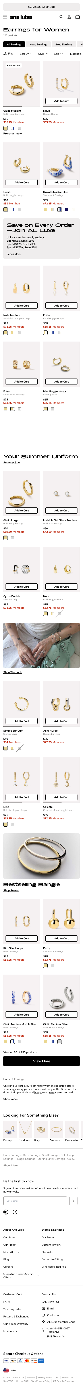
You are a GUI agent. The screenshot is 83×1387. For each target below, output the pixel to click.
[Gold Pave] (12, 408)
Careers (8, 1266)
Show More (10, 1165)
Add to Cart (61, 101)
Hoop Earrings (38, 44)
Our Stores (48, 1237)
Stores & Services (53, 1229)
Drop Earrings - (32, 1155)
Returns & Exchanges (16, 1316)
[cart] (77, 17)
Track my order (12, 1309)
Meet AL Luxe (11, 1252)
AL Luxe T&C (22, 1381)
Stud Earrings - (51, 1155)
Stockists (47, 1252)
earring (35, 1085)
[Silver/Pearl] (59, 332)
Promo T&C (68, 1377)
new (51, 1092)
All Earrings (14, 44)
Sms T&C (8, 1381)
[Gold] (5, 128)
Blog (6, 1259)
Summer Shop (12, 462)
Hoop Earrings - (13, 1155)
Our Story (9, 1237)
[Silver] (19, 128)
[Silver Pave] (19, 408)
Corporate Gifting (52, 1259)
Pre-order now (12, 133)
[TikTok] (15, 1212)
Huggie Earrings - (27, 1158)
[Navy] (66, 209)
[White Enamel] (73, 209)
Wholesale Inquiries (54, 1266)
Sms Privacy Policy (40, 1381)
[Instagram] (5, 1212)
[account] (69, 17)
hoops (38, 1092)
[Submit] (73, 1201)
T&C (56, 1377)
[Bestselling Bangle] (41, 856)
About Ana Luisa (13, 1229)
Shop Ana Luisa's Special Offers (18, 1275)
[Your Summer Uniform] (41, 434)
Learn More (14, 254)
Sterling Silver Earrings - (52, 1158)
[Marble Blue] (12, 128)
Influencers (10, 1331)
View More (41, 1061)
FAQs (6, 1301)
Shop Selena (11, 890)
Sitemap (31, 1377)
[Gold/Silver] (52, 209)
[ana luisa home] (21, 17)
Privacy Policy (45, 1377)
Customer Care (12, 1294)
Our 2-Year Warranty (15, 1323)
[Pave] (12, 332)
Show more (10, 1099)
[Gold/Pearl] (45, 332)
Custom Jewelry (51, 1244)
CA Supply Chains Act (64, 1381)
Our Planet (9, 1244)
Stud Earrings (63, 44)
